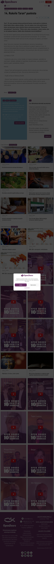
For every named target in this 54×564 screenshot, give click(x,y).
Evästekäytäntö (27, 287)
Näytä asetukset (33, 285)
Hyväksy (20, 285)
